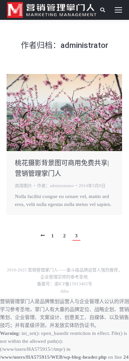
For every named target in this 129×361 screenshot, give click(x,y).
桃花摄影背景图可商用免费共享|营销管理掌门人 (62, 168)
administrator (84, 45)
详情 (73, 112)
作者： (55, 185)
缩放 (55, 112)
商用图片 (23, 185)
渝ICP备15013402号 (73, 283)
